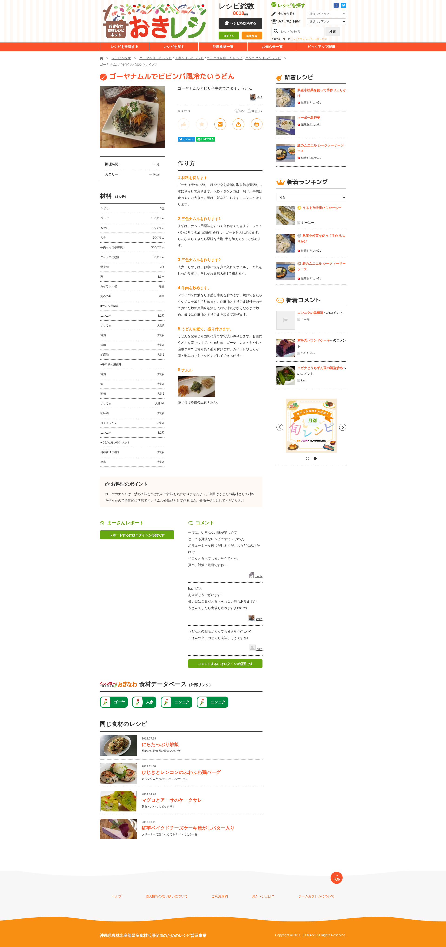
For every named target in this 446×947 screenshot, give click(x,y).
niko (259, 649)
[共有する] (238, 124)
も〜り (305, 319)
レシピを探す (173, 47)
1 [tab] (307, 458)
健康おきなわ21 (311, 102)
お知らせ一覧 (272, 47)
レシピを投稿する (243, 23)
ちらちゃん (308, 352)
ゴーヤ (119, 702)
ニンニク (182, 702)
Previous (279, 427)
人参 (150, 702)
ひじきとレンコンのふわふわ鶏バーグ (181, 772)
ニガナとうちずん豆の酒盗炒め (320, 368)
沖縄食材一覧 (223, 47)
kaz (303, 380)
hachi (258, 576)
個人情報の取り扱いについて (166, 896)
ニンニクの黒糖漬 (310, 313)
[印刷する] (256, 124)
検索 (332, 31)
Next (342, 427)
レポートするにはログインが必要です (137, 535)
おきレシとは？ (263, 896)
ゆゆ (259, 97)
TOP (337, 879)
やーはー (307, 222)
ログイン (228, 36)
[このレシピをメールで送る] (220, 124)
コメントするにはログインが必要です (225, 664)
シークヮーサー (313, 39)
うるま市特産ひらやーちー (321, 208)
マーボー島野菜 (308, 118)
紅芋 (324, 39)
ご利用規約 (220, 896)
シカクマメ (299, 39)
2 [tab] (315, 458)
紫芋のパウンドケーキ (313, 340)
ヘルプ (116, 896)
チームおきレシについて (316, 896)
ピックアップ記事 (321, 47)
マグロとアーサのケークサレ (172, 800)
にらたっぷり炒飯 (160, 744)
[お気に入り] (202, 124)
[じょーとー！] (183, 124)
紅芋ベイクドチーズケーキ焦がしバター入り (188, 827)
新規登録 (251, 36)
